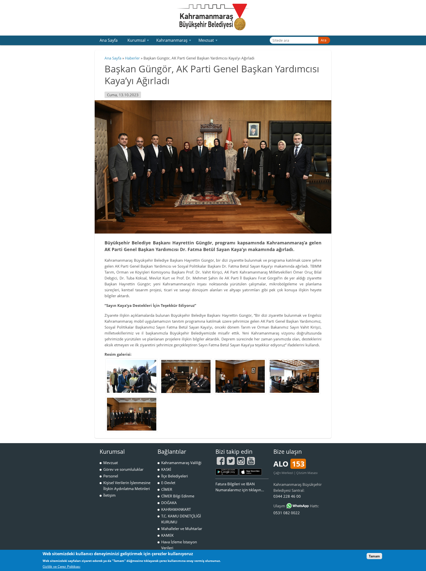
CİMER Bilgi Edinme (177, 495)
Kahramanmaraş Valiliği (181, 462)
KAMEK (167, 535)
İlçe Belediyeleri (174, 475)
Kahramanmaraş (174, 41)
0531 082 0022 (286, 512)
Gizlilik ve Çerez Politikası (61, 567)
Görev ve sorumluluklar (123, 469)
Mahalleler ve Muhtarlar (181, 528)
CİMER (166, 489)
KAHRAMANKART (176, 509)
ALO (288, 464)
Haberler (132, 58)
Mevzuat (208, 41)
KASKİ (166, 469)
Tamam (374, 556)
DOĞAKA (169, 502)
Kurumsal (138, 41)
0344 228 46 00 (287, 496)
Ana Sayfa (109, 40)
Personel (110, 475)
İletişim (109, 495)
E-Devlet (168, 482)
